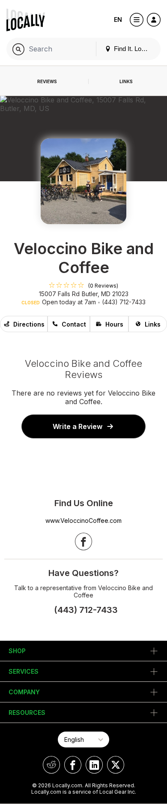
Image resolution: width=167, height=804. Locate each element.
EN (118, 19)
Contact (74, 324)
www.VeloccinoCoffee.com (83, 520)
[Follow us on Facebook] (83, 541)
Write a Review (77, 426)
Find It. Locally (133, 48)
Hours (114, 324)
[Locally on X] (115, 765)
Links (153, 324)
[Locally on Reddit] (51, 765)
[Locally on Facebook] (72, 765)
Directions (29, 324)
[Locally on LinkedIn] (94, 765)
